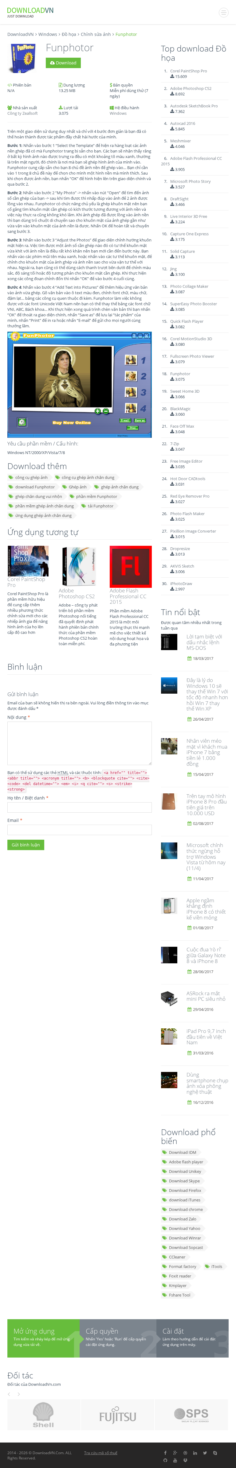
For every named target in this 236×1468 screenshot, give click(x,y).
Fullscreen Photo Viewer (192, 356)
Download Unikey (185, 1171)
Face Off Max (182, 426)
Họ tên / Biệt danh (28, 798)
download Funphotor (35, 487)
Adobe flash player (186, 1162)
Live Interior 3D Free (188, 216)
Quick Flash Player (186, 321)
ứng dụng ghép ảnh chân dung (43, 515)
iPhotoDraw (181, 583)
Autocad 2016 (182, 123)
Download (66, 63)
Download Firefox (185, 1190)
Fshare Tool (179, 1295)
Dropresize (180, 548)
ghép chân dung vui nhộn (38, 496)
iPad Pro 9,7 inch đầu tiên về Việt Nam (206, 1036)
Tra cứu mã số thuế (100, 1452)
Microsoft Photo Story (190, 181)
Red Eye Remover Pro (190, 496)
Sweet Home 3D (184, 391)
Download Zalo (182, 1219)
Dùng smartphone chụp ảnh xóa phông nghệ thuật (207, 1083)
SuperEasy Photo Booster (193, 303)
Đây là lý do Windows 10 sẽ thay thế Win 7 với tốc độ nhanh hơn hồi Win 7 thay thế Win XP (207, 694)
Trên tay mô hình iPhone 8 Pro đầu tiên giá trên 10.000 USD (207, 804)
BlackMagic (180, 408)
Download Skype (184, 1181)
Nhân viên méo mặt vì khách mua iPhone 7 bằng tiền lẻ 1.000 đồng (207, 752)
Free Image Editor (186, 461)
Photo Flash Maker (187, 513)
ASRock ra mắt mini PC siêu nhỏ (206, 996)
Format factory (182, 1266)
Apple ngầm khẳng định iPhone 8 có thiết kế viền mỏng (206, 909)
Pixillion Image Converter (193, 531)
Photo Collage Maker (189, 286)
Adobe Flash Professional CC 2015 (128, 596)
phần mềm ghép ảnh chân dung (44, 506)
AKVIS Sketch (182, 566)
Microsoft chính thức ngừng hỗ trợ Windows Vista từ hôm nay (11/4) (206, 857)
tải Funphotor (100, 506)
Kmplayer (178, 1285)
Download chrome (186, 1209)
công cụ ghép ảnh (31, 477)
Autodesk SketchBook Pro (194, 106)
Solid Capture (182, 251)
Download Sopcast (186, 1247)
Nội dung (18, 717)
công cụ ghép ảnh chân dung (88, 477)
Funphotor (180, 373)
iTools (216, 1266)
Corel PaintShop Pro (26, 582)
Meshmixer (180, 141)
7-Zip (174, 443)
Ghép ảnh (78, 487)
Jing (173, 269)
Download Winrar (185, 1238)
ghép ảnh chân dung (120, 487)
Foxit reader (180, 1276)
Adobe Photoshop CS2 (77, 593)
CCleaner (177, 1257)
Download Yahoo (184, 1228)
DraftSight (179, 199)
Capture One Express (189, 234)
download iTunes (184, 1200)
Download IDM (182, 1152)
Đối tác (20, 1375)
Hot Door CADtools (187, 478)
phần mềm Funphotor (96, 496)
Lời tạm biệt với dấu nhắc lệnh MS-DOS (204, 642)
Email (14, 820)
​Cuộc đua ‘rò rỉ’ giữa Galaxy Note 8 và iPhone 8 (206, 955)
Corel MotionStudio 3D (191, 338)
